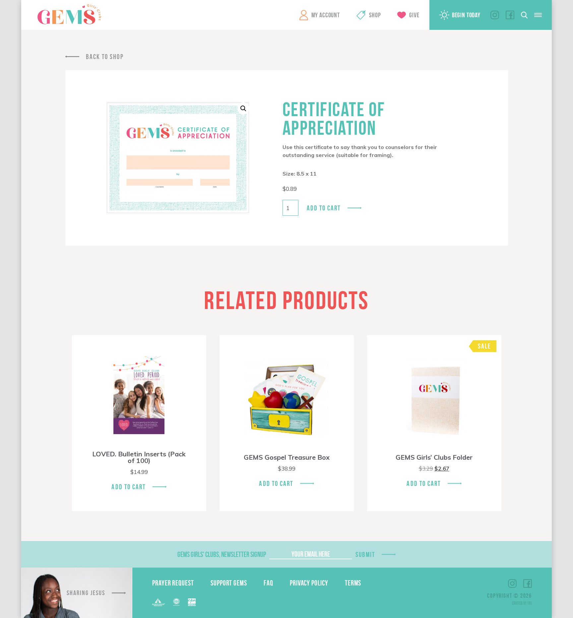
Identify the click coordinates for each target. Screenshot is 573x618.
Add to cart (324, 207)
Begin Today (466, 15)
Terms (353, 583)
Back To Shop (105, 56)
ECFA (176, 602)
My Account (325, 15)
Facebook (510, 15)
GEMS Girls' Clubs (69, 14)
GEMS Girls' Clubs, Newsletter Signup (221, 554)
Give (414, 15)
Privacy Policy (309, 583)
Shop (375, 15)
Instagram (494, 15)
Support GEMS (229, 583)
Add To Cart (128, 486)
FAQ (268, 583)
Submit (365, 554)
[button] (243, 109)
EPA (192, 602)
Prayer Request (173, 583)
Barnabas (158, 602)
